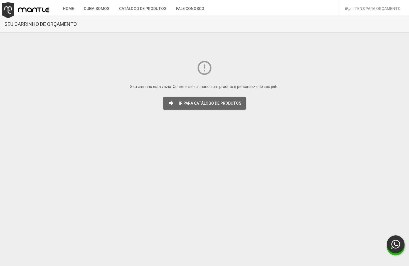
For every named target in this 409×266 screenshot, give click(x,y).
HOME (68, 8)
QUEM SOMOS (96, 8)
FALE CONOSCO (190, 8)
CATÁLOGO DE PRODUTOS (142, 8)
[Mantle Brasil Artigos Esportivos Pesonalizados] (23, 4)
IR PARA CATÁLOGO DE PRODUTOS (204, 103)
